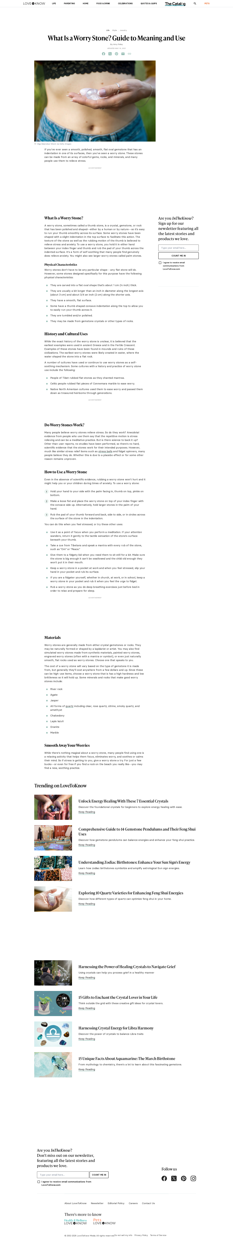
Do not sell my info (123, 1235)
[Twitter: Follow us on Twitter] (174, 1178)
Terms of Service (158, 1235)
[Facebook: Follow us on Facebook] (164, 1178)
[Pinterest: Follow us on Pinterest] (183, 1178)
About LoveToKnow (75, 1203)
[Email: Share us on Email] (123, 54)
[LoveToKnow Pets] (104, 1221)
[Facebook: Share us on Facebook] (103, 54)
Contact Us (148, 1203)
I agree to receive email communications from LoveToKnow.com (174, 265)
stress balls (105, 451)
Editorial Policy (116, 1203)
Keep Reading (86, 811)
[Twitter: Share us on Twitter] (110, 54)
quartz (69, 706)
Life (107, 30)
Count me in (179, 255)
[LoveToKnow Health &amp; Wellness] (75, 1221)
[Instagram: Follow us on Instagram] (193, 1178)
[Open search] (195, 3)
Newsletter (97, 1203)
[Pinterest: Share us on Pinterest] (116, 54)
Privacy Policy (141, 1235)
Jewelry (123, 30)
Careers (133, 1203)
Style (114, 30)
